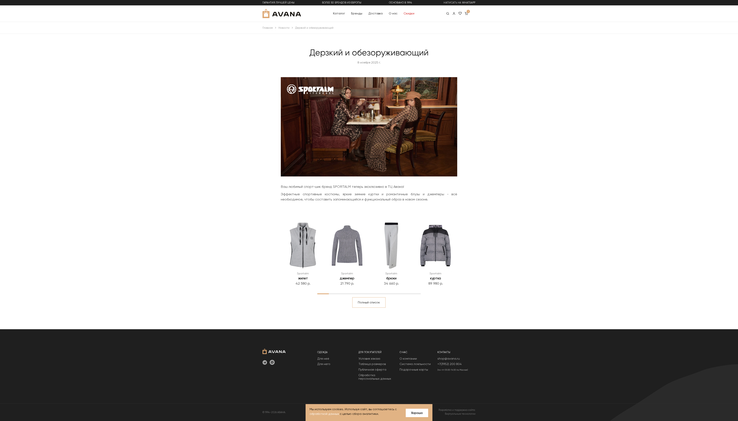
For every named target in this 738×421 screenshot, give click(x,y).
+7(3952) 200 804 (449, 364)
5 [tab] (369, 293)
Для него (323, 364)
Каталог (339, 13)
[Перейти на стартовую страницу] (282, 13)
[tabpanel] (303, 253)
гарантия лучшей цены (279, 2)
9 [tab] (415, 293)
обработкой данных (324, 414)
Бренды (356, 13)
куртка (435, 278)
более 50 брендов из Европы (342, 2)
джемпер (347, 278)
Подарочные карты (414, 369)
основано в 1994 (400, 2)
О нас (393, 13)
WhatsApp (468, 2)
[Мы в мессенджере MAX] (272, 362)
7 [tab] (392, 293)
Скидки (409, 13)
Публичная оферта (372, 369)
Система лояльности (415, 364)
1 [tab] (323, 293)
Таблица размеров (372, 364)
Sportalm (303, 273)
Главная (268, 27)
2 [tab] (335, 293)
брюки (391, 278)
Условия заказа (369, 358)
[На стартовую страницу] (274, 351)
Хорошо (417, 413)
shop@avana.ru (448, 358)
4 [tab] (357, 293)
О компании (408, 358)
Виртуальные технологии (460, 413)
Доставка (375, 13)
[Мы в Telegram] (265, 362)
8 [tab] (403, 293)
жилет (303, 278)
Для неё (323, 358)
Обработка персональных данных (374, 376)
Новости (283, 27)
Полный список (369, 302)
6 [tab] (380, 293)
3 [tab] (346, 293)
